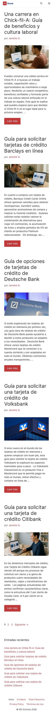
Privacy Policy (17, 704)
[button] (41, 3)
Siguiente (21, 624)
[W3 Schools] (7, 3)
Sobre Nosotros (37, 699)
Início (11, 699)
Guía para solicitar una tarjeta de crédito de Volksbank (25, 395)
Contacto (21, 699)
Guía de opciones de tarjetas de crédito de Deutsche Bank (24, 270)
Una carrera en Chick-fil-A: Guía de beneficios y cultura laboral (23, 23)
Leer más (12, 121)
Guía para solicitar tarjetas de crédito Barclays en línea (25, 145)
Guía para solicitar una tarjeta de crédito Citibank (25, 513)
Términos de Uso (35, 704)
